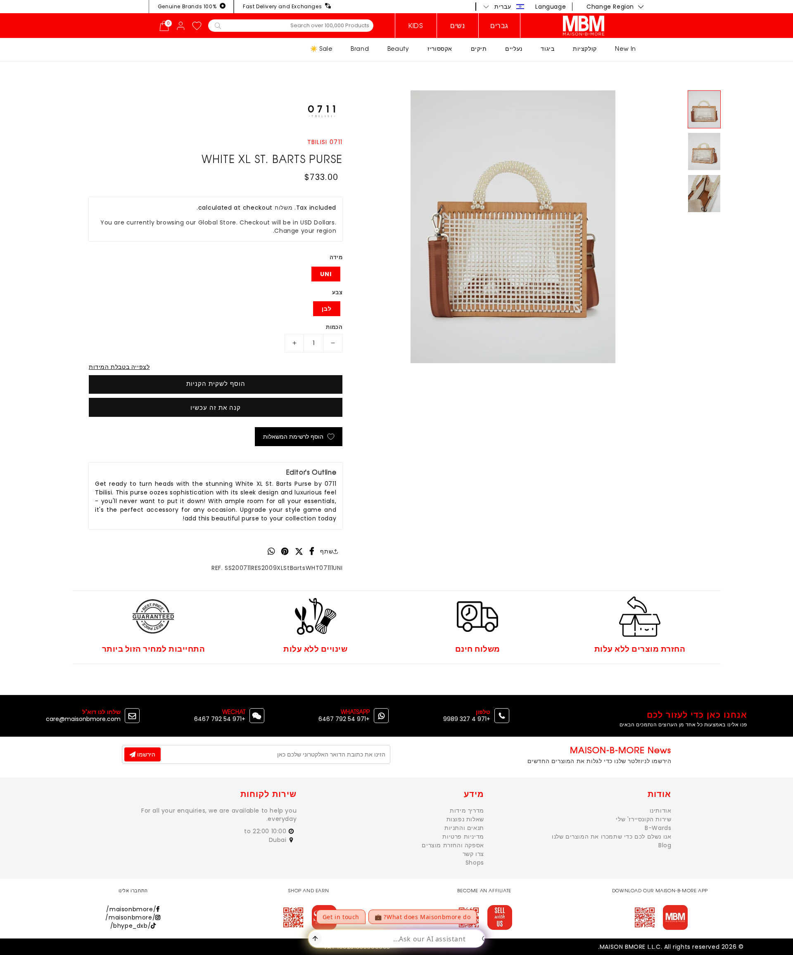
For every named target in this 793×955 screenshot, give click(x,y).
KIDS (415, 25)
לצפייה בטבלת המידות (119, 367)
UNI (326, 274)
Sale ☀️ (321, 48)
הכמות (334, 327)
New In (625, 48)
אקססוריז (439, 48)
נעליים (513, 48)
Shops (474, 862)
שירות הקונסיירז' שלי (643, 819)
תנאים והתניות (464, 828)
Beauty (398, 48)
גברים (499, 25)
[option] (513, 226)
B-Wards (658, 828)
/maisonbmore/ (131, 909)
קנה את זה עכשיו (215, 407)
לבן (327, 309)
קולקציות (585, 48)
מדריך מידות (467, 810)
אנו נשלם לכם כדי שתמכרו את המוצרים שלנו (611, 836)
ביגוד (547, 48)
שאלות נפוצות (465, 819)
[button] (503, 6)
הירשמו (145, 754)
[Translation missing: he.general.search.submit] (217, 25)
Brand (360, 48)
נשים (457, 25)
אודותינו (661, 810)
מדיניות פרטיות (463, 836)
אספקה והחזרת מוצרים (453, 845)
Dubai (279, 840)
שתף (326, 551)
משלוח (284, 207)
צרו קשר (473, 854)
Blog (664, 845)
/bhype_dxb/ (130, 926)
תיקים (479, 48)
